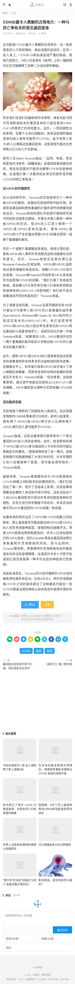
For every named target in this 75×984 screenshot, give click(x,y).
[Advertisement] (37, 701)
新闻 (5, 13)
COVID (26, 651)
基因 (38, 651)
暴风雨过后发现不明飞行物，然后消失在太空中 (17, 666)
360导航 (37, 967)
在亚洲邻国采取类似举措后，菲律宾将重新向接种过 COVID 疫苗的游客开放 (55, 769)
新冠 (49, 651)
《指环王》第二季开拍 (58, 664)
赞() (42, 33)
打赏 (47, 604)
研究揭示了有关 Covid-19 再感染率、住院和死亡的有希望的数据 (19, 808)
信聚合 (37, 5)
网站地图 (46, 975)
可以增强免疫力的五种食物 (54, 844)
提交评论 (62, 930)
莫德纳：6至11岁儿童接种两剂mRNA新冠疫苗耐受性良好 (55, 808)
